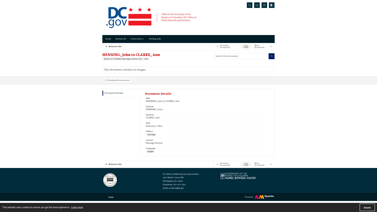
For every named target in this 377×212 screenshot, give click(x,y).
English (150, 151)
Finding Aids (155, 38)
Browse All (121, 38)
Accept (367, 207)
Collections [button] (136, 38)
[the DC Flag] (128, 17)
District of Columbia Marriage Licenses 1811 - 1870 (126, 59)
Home (108, 38)
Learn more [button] (77, 207)
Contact (111, 197)
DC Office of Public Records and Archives (181, 174)
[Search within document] (272, 56)
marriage (151, 134)
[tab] (121, 93)
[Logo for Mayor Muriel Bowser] (238, 175)
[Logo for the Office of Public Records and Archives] (109, 179)
